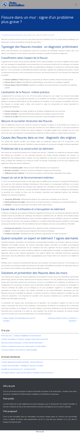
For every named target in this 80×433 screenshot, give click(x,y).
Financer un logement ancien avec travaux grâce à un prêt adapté (23, 346)
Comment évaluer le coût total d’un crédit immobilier (19, 350)
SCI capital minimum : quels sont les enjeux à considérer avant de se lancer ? (27, 373)
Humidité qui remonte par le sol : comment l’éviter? (18, 369)
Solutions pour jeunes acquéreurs (13, 35)
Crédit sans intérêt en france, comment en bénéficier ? (62, 319)
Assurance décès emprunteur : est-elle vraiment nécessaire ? (22, 343)
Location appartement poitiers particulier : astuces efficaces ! (22, 362)
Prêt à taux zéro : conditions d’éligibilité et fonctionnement (21, 336)
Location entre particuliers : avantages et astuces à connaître (22, 366)
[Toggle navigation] (76, 4)
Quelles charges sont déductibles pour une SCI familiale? (19, 319)
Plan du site (40, 432)
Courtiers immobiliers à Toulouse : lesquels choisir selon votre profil (24, 339)
